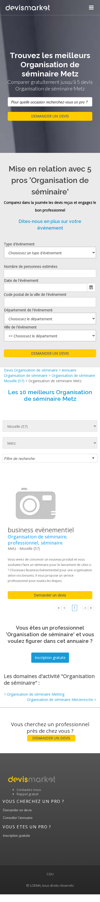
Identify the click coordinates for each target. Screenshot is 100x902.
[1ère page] (58, 607)
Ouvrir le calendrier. (91, 287)
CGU (50, 874)
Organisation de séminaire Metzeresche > (61, 699)
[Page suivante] (85, 607)
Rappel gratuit (27, 794)
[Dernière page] (91, 607)
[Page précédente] (64, 607)
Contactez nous (29, 789)
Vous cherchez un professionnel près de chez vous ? (50, 730)
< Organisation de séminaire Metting (34, 694)
